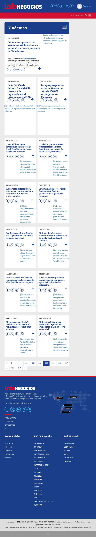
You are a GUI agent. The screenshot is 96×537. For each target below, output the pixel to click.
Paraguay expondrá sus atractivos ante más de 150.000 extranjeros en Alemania (52, 91)
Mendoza (38, 476)
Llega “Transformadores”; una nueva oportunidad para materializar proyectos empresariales (19, 192)
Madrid (67, 451)
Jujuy (36, 469)
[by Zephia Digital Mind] (48, 534)
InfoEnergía (39, 451)
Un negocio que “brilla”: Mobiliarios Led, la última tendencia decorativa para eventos (18, 326)
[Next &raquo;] (25, 368)
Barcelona (69, 443)
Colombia (68, 447)
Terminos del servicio (75, 527)
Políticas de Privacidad (64, 522)
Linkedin (8, 451)
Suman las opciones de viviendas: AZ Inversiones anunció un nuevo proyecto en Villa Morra (24, 46)
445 (53, 363)
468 (12, 368)
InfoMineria (39, 458)
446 (59, 363)
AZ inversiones (30, 59)
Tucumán (38, 505)
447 (66, 363)
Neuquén (38, 480)
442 (33, 363)
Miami (66, 454)
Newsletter (9, 425)
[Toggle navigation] (90, 15)
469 (19, 368)
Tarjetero (9, 422)
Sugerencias (10, 418)
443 (39, 363)
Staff (7, 429)
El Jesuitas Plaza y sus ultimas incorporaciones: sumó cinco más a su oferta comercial (52, 326)
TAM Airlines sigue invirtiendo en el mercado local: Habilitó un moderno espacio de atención (19, 148)
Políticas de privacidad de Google (55, 527)
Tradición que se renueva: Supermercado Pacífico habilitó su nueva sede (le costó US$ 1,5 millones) (51, 148)
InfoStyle (38, 461)
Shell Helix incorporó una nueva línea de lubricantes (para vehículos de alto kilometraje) (51, 281)
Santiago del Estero (43, 501)
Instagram (9, 454)
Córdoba (38, 447)
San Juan (38, 490)
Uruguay (68, 461)
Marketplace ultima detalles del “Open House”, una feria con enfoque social (19, 235)
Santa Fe (38, 498)
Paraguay (68, 458)
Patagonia (39, 483)
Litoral (37, 472)
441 (26, 363)
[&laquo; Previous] (6, 363)
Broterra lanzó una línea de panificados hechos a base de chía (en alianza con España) (20, 280)
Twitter (8, 447)
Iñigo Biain (56, 524)
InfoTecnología (41, 465)
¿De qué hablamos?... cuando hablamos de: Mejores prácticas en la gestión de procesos (52, 192)
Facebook (8, 443)
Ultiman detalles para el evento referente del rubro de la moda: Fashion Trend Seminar (53, 237)
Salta (36, 487)
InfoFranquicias (41, 454)
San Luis (38, 494)
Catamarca (39, 443)
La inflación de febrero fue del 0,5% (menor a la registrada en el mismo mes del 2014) (20, 91)
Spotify (7, 458)
